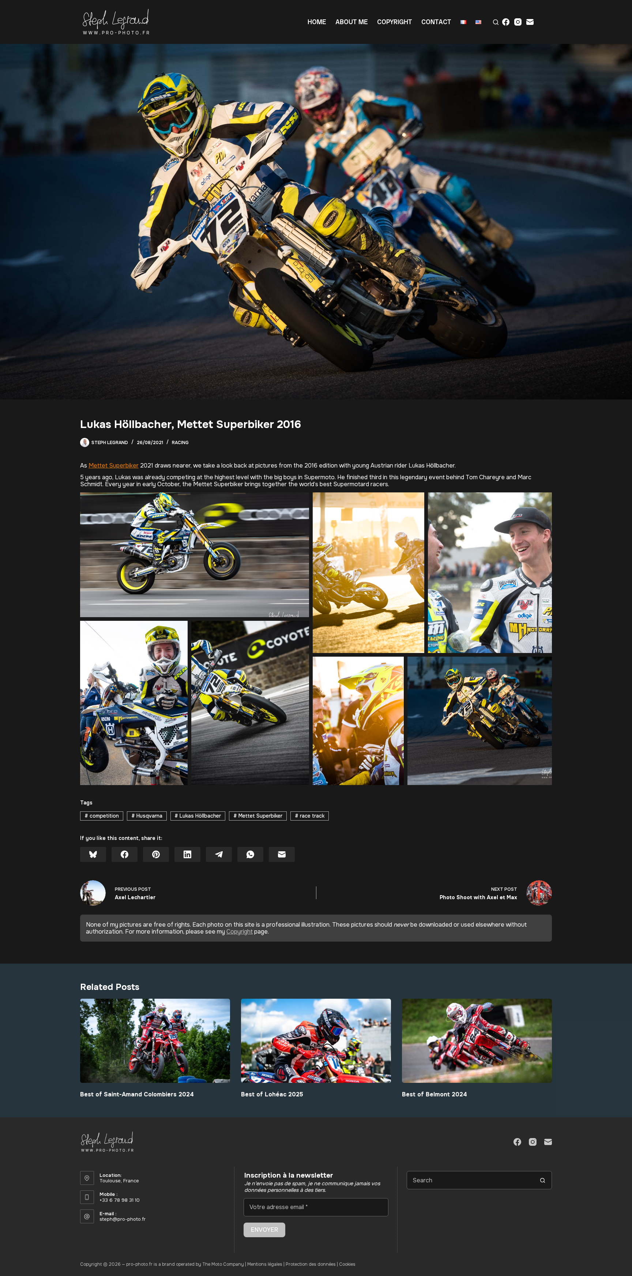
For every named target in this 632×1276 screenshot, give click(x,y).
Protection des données (311, 1264)
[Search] (496, 22)
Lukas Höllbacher (197, 815)
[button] (194, 554)
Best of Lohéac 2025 (272, 1094)
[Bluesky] (93, 854)
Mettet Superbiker (114, 465)
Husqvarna (146, 815)
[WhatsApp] (250, 854)
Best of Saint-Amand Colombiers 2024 (137, 1094)
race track (309, 815)
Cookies (347, 1264)
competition (101, 815)
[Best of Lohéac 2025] (316, 1041)
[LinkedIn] (187, 854)
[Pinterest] (156, 854)
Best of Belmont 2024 (434, 1094)
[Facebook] (505, 22)
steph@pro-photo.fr (122, 1219)
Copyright (394, 22)
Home (317, 22)
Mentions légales (264, 1264)
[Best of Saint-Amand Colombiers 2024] (155, 1041)
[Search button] (543, 1180)
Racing (180, 443)
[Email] (530, 22)
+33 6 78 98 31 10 (119, 1200)
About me (351, 22)
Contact (436, 22)
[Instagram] (518, 22)
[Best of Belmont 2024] (477, 1041)
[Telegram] (219, 854)
